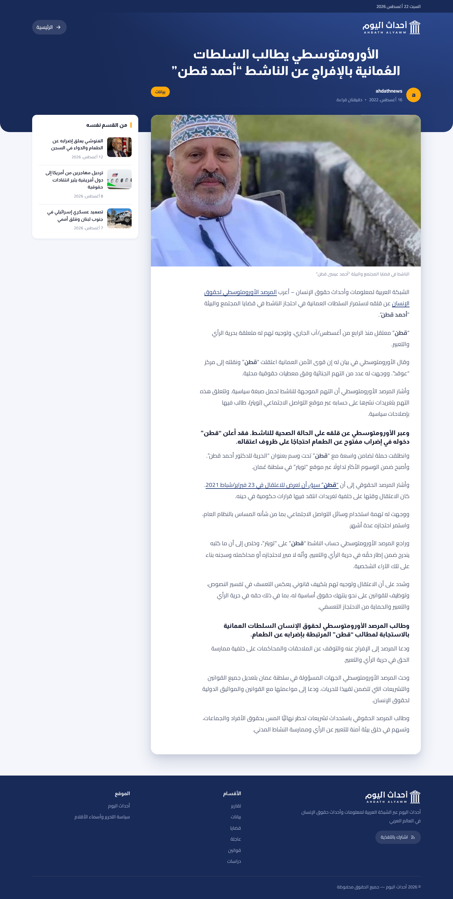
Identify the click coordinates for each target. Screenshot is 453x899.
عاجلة (235, 839)
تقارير (236, 805)
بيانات (236, 816)
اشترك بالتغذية (394, 837)
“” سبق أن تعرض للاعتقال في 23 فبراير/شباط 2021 (272, 484)
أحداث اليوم (119, 805)
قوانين (234, 850)
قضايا (235, 828)
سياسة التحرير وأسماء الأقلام (102, 816)
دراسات (234, 861)
